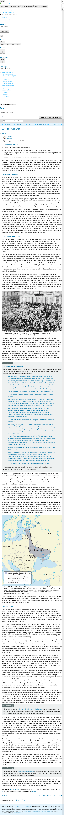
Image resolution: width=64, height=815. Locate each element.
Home (9, 124)
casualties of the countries (26, 771)
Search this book (4, 26)
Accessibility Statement (46, 811)
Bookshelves (19, 124)
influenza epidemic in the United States (30, 709)
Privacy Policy (27, 811)
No (24, 800)
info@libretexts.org (18, 812)
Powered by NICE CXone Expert (24, 806)
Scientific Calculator (8, 83)
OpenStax (9, 136)
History (30, 124)
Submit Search (4, 31)
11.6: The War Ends (15, 789)
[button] (5, 94)
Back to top (4, 795)
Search (4, 121)
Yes (18, 800)
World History (40, 124)
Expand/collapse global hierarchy (3, 124)
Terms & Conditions (36, 811)
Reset (2, 42)
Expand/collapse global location (61, 124)
